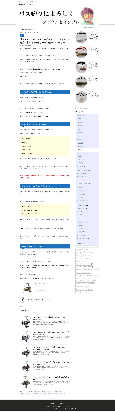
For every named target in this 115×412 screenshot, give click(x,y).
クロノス (78, 255)
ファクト (96, 269)
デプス (80, 190)
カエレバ (39, 286)
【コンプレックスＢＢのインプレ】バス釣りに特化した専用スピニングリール (44, 393)
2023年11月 (81, 118)
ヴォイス (88, 292)
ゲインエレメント (86, 255)
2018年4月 (80, 136)
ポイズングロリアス (91, 280)
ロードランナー (79, 289)
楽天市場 (41, 290)
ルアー (79, 243)
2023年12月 (81, 115)
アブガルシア (82, 173)
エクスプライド (79, 252)
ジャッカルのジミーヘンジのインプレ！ (93, 96)
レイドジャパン (82, 197)
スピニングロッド (82, 170)
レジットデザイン (83, 200)
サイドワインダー (80, 258)
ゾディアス (78, 266)
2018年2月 (80, 143)
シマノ (22, 306)
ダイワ (80, 163)
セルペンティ (95, 263)
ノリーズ (81, 194)
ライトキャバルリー (80, 283)
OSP (77, 249)
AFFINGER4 (73, 408)
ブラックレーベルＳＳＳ (92, 275)
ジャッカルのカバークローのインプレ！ (93, 51)
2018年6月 (80, 129)
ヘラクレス (78, 278)
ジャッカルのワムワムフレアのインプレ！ (93, 66)
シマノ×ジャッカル (83, 183)
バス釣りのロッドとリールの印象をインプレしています (57, 406)
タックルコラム (82, 205)
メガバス (81, 166)
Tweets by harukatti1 (87, 27)
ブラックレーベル (86, 272)
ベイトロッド (81, 222)
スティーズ (87, 261)
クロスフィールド (89, 252)
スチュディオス (79, 261)
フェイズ (78, 272)
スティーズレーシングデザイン (83, 263)
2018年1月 (80, 146)
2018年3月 (80, 139)
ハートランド (79, 269)
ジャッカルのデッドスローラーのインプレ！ (93, 81)
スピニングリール (82, 153)
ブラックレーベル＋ (80, 275)
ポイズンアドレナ (87, 278)
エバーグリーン (82, 176)
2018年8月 (80, 122)
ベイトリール (81, 208)
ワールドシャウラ (80, 292)
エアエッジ (87, 249)
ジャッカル (88, 258)
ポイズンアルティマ (80, 280)
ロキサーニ (88, 286)
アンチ (81, 249)
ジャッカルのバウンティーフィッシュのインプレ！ (93, 36)
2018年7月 (80, 125)
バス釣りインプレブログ (27, 4)
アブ (80, 156)
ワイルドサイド (88, 289)
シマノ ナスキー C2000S (40, 283)
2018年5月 (80, 132)
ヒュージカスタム (88, 269)
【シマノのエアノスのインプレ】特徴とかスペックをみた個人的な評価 (43, 391)
